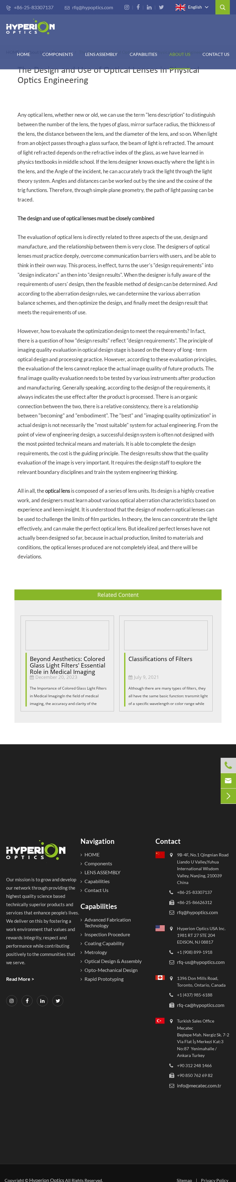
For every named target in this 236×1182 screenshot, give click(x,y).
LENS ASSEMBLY (102, 872)
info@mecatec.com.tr (199, 1085)
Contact (168, 841)
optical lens (57, 490)
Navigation (98, 841)
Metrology (96, 952)
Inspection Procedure (107, 934)
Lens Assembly (101, 54)
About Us (179, 54)
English (194, 6)
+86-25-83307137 (29, 7)
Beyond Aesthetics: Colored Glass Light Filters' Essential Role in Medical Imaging (67, 662)
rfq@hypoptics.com (89, 7)
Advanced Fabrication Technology (108, 922)
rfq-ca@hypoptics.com (200, 1005)
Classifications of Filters (160, 659)
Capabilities (143, 54)
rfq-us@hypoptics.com (201, 962)
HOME (23, 54)
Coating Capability (104, 943)
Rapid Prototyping (104, 979)
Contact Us (216, 54)
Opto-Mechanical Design (111, 970)
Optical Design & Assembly (113, 961)
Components (57, 54)
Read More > (20, 979)
